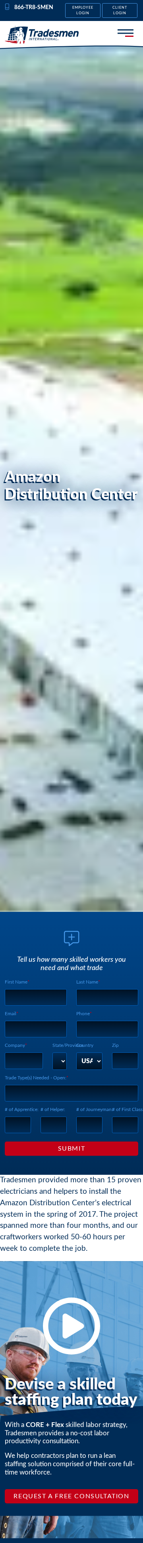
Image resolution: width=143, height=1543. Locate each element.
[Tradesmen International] (42, 35)
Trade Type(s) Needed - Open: (35, 1077)
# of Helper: (53, 1109)
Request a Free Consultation (71, 1496)
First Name (16, 982)
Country (84, 1045)
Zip (115, 1045)
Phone (83, 1013)
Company (15, 1045)
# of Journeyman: (94, 1109)
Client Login (119, 10)
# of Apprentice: (22, 1109)
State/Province (67, 1045)
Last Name (87, 982)
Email (10, 1013)
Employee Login (83, 10)
